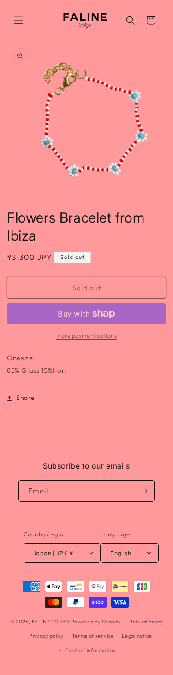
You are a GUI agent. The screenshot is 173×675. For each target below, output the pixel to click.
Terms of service (92, 636)
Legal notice (137, 636)
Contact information (90, 650)
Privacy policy (46, 636)
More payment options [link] (86, 335)
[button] (18, 20)
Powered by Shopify (96, 621)
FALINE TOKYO (51, 621)
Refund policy (146, 621)
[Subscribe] (144, 491)
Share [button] (25, 397)
